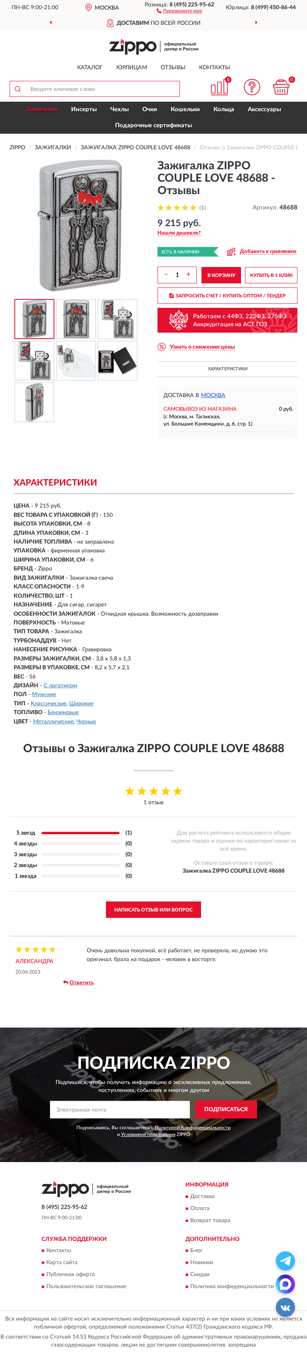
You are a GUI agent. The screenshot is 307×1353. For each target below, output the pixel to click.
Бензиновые (63, 712)
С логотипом (60, 686)
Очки (149, 109)
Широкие (81, 704)
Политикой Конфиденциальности (193, 1127)
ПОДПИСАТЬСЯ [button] (226, 1109)
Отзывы (173, 67)
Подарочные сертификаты (153, 125)
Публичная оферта (70, 1275)
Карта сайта (62, 1263)
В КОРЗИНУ (221, 275)
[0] (281, 87)
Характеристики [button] (227, 369)
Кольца (223, 109)
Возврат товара (210, 1220)
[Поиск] (18, 89)
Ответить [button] (82, 983)
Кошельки (185, 109)
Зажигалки (42, 109)
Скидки (199, 1275)
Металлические (53, 722)
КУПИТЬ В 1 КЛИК (271, 275)
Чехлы (119, 109)
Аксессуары (264, 109)
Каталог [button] (90, 67)
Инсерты (84, 109)
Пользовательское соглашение (86, 1287)
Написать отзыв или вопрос (153, 909)
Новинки (201, 1263)
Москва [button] (213, 395)
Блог (196, 1251)
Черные (86, 722)
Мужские (44, 694)
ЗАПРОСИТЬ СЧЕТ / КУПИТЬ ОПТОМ (230, 295)
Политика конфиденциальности (232, 1287)
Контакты (214, 67)
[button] (179, 10)
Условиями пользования (148, 1134)
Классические (48, 704)
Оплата (199, 1208)
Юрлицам (131, 67)
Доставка (202, 1196)
